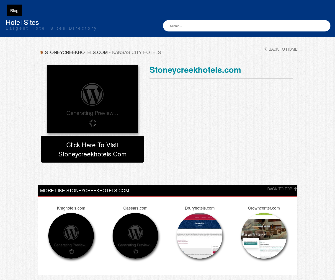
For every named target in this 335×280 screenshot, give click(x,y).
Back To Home (282, 49)
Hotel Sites (22, 22)
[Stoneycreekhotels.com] (92, 99)
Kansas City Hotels (136, 52)
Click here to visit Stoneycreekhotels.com (92, 149)
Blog (14, 10)
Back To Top (280, 189)
